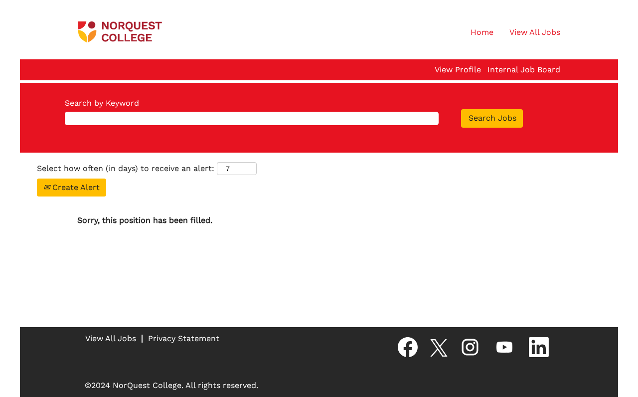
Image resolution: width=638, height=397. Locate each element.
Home (482, 32)
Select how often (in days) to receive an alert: (125, 168)
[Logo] (120, 32)
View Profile (458, 69)
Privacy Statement (183, 338)
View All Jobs (534, 32)
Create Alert (75, 187)
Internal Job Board (523, 69)
